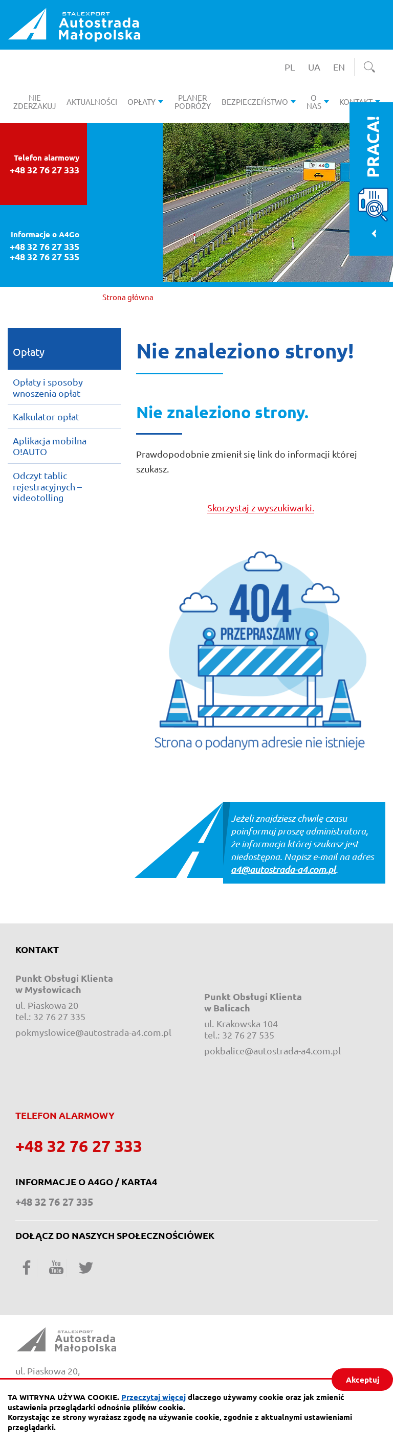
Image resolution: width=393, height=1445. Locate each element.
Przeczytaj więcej (153, 1397)
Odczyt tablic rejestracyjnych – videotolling (47, 486)
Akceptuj (362, 1379)
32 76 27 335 (59, 1016)
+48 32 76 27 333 (44, 170)
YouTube (56, 1267)
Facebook (26, 1267)
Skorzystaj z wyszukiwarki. (260, 507)
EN (341, 66)
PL (293, 66)
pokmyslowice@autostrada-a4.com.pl (93, 1032)
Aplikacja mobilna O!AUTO (49, 446)
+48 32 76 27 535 (44, 257)
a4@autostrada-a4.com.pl (283, 869)
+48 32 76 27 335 (44, 246)
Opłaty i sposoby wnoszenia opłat (48, 387)
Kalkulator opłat (46, 416)
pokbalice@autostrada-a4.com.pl (272, 1050)
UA (316, 66)
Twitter (86, 1267)
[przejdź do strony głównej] (74, 23)
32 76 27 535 (248, 1034)
